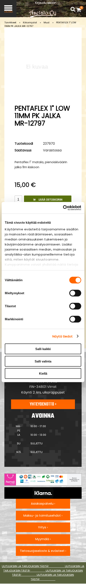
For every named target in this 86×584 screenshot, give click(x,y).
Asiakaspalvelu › (43, 503)
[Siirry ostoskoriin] (79, 9)
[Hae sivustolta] (73, 9)
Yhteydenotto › (43, 404)
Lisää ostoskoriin (50, 199)
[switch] (75, 293)
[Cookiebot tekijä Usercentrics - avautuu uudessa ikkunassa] (63, 207)
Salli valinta (43, 361)
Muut (46, 22)
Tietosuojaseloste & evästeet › (43, 551)
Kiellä (43, 373)
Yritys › (43, 527)
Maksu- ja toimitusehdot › (42, 515)
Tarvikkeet (10, 22)
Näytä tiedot (62, 336)
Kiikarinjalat (30, 22)
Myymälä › (43, 539)
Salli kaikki (43, 349)
